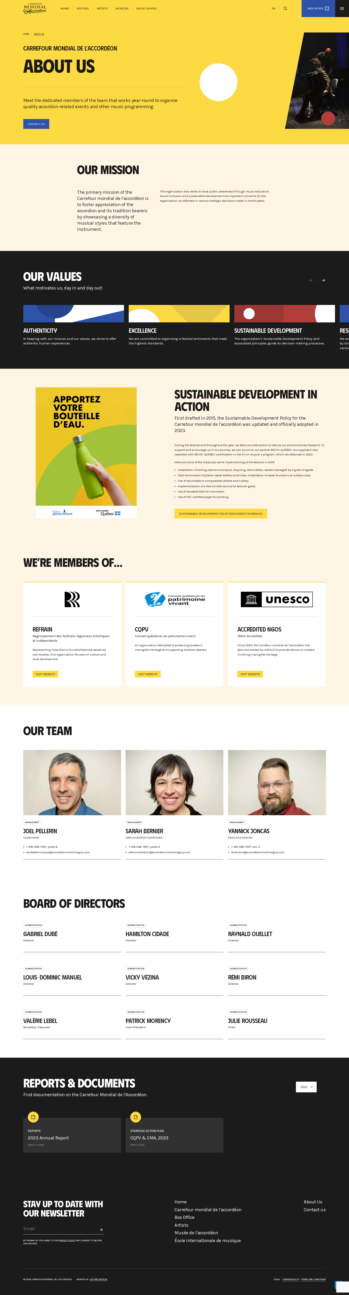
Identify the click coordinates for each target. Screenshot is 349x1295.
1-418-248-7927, (36, 846)
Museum (122, 8)
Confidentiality (291, 1279)
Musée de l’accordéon (196, 1232)
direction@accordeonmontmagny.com (257, 852)
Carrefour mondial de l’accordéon (208, 1209)
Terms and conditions (313, 1279)
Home (65, 8)
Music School (146, 8)
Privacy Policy (67, 1240)
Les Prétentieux (98, 1279)
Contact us (315, 1209)
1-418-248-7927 (241, 846)
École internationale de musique (207, 1240)
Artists (102, 8)
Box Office (184, 1217)
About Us (313, 1201)
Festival (83, 8)
